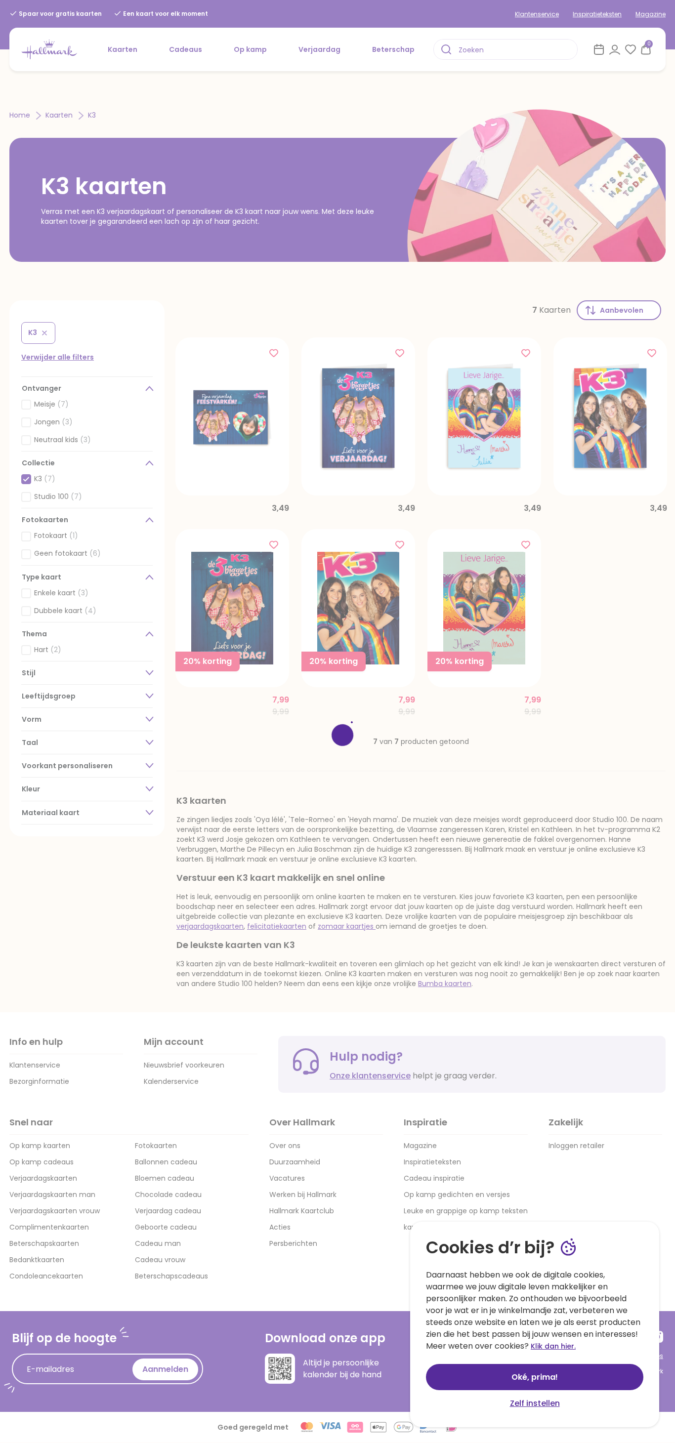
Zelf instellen (535, 1403)
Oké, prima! (534, 1377)
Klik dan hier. (553, 1346)
